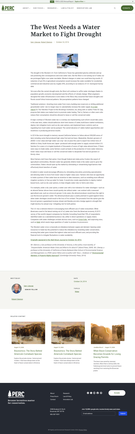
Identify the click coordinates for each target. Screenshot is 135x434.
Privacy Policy (83, 430)
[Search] (114, 8)
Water (77, 292)
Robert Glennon (46, 42)
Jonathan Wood (98, 347)
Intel (38, 222)
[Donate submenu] (131, 8)
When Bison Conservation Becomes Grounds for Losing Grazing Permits (107, 354)
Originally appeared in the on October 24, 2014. (56, 240)
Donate (117, 393)
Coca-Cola (82, 220)
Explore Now (79, 1)
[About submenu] (29, 8)
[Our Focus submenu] (44, 8)
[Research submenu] (57, 8)
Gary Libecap (35, 42)
